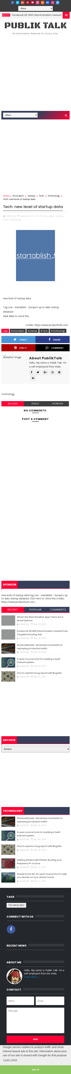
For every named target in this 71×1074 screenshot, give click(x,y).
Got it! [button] (35, 1069)
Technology (54, 195)
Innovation (18, 195)
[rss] (42, 2)
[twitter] (17, 2)
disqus (35, 403)
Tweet (23, 339)
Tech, (6, 219)
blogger (12, 403)
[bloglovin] (32, 2)
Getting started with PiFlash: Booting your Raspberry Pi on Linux (39, 861)
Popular (35, 609)
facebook (57, 403)
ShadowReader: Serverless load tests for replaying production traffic (40, 646)
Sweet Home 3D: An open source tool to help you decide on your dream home (42, 875)
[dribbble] (37, 2)
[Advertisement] (35, 74)
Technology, (15, 219)
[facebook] (12, 2)
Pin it (23, 348)
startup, (60, 216)
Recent (13, 609)
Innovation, (49, 216)
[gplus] (22, 2)
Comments (58, 609)
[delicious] (57, 2)
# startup (32, 330)
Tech (41, 195)
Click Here (9, 316)
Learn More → (32, 976)
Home (6, 195)
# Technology (58, 330)
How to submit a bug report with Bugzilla (39, 673)
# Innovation (17, 330)
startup (31, 195)
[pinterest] (27, 2)
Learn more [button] (10, 1059)
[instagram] (52, 2)
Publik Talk (35, 25)
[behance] (47, 2)
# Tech (44, 330)
